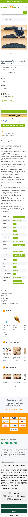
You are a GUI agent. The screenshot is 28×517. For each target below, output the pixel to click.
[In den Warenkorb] (2, 24)
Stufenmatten (11, 70)
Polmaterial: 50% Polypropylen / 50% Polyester (19, 255)
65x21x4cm (16, 238)
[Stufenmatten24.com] (8, 6)
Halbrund (15, 234)
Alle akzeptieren (14, 506)
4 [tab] (15, 53)
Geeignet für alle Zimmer (18, 283)
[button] (19, 7)
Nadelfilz (15, 230)
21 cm (15, 266)
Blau (14, 227)
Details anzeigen (14, 515)
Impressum (15, 488)
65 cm (15, 223)
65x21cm (15, 270)
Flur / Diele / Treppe (18, 280)
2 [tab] (12, 53)
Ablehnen (14, 511)
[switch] (10, 493)
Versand (12, 96)
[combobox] (14, 81)
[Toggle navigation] (25, 8)
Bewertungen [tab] (15, 141)
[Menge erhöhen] (25, 107)
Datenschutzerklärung (6, 488)
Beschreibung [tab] (5, 141)
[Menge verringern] (3, 107)
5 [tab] (17, 53)
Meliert (15, 259)
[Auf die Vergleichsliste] (19, 28)
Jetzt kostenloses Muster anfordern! (12, 125)
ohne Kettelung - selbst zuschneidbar (19, 245)
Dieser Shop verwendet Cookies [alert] (14, 465)
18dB (15, 273)
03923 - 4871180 (14, 409)
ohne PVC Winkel (17, 277)
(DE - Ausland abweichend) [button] (18, 101)
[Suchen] (25, 12)
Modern (15, 263)
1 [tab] (10, 53)
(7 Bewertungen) (11, 72)
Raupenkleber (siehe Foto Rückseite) (19, 216)
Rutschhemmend (17, 220)
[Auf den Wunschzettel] (23, 28)
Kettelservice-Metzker (18, 241)
